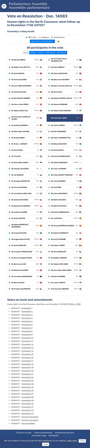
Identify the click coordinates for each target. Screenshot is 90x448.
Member (33, 52)
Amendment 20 (27, 371)
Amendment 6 (27, 325)
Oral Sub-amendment (30, 417)
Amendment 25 (27, 387)
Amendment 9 (27, 335)
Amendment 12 (27, 344)
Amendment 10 (27, 338)
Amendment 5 (27, 321)
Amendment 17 (27, 361)
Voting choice (61, 52)
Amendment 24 (28, 384)
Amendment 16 (27, 358)
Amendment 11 (27, 341)
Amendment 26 (27, 391)
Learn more (72, 441)
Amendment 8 (27, 331)
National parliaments (43, 433)
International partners (64, 433)
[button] (58, 41)
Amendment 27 (27, 394)
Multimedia (53, 435)
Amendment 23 (28, 381)
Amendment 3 (27, 315)
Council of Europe (23, 433)
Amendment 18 (27, 364)
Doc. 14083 (76, 304)
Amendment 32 (28, 410)
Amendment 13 (27, 348)
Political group (50, 52)
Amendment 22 (27, 377)
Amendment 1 (27, 308)
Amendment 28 (27, 397)
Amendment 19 (27, 367)
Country (40, 52)
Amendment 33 (28, 414)
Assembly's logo (39, 435)
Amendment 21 (27, 374)
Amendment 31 (27, 407)
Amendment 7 (27, 328)
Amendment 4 (27, 318)
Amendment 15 (27, 354)
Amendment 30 (28, 404)
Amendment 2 (27, 311)
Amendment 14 (27, 351)
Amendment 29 (27, 400)
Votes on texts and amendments (42, 41)
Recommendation (28, 423)
